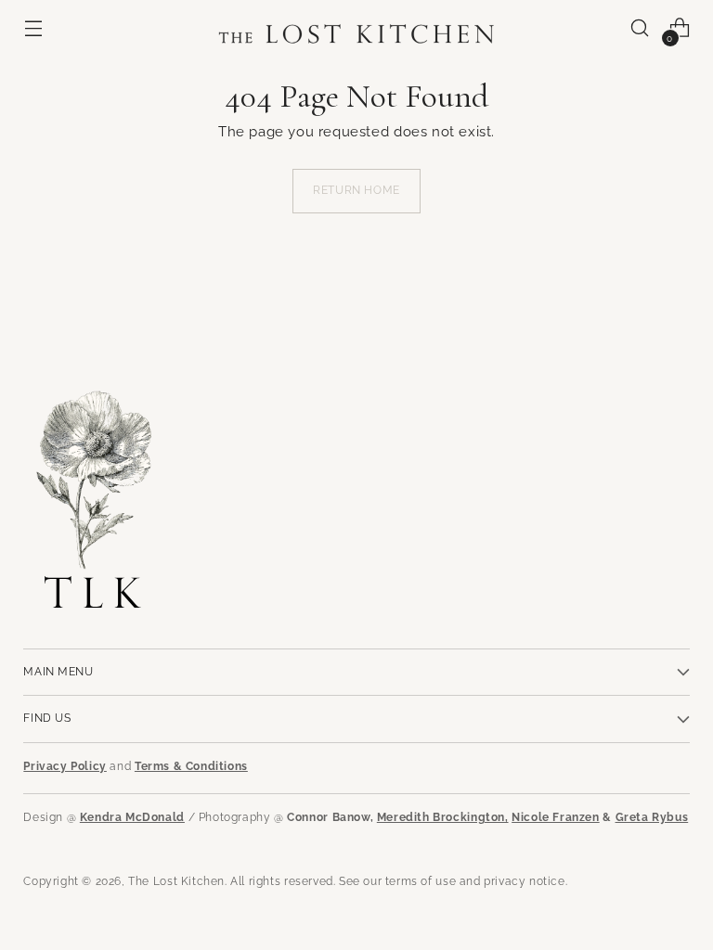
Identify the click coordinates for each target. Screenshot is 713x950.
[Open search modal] (640, 28)
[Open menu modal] (33, 28)
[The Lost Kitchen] (356, 28)
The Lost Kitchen (176, 881)
